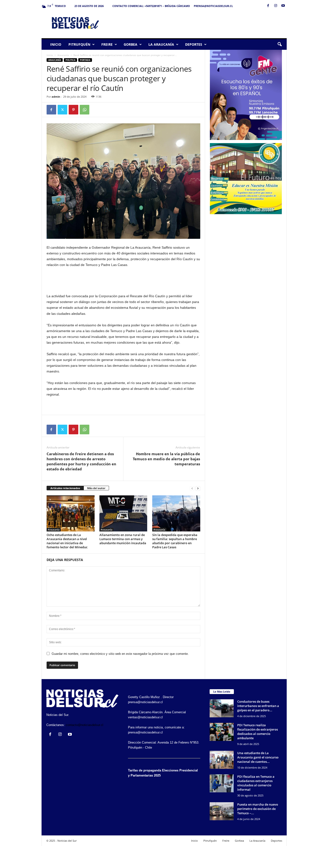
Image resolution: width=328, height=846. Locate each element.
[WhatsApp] (84, 109)
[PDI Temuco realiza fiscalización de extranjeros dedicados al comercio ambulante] (222, 732)
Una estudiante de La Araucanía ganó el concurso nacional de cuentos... (258, 757)
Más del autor (96, 488)
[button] (279, 44)
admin (56, 96)
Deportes (193, 44)
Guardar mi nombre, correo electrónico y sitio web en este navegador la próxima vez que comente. (120, 654)
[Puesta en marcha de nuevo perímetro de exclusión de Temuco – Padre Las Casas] (222, 811)
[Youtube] (283, 5)
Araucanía (63, 55)
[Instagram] (276, 5)
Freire (107, 44)
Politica (70, 60)
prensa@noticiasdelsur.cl (213, 6)
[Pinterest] (73, 109)
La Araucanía (161, 44)
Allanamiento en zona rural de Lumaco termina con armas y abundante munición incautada (122, 539)
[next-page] (197, 488)
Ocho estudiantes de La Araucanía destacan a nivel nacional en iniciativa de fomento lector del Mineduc (67, 541)
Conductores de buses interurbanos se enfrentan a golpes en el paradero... (258, 705)
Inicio (55, 44)
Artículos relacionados (65, 488)
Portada (85, 60)
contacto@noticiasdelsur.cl (84, 725)
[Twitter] (62, 109)
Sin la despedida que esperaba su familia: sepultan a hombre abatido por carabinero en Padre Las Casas (174, 541)
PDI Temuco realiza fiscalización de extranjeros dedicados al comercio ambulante (257, 731)
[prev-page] (192, 488)
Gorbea (130, 44)
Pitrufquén (79, 44)
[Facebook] (268, 5)
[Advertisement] (199, 22)
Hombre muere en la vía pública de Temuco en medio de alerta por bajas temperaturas (166, 458)
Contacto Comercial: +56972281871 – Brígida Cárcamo (151, 6)
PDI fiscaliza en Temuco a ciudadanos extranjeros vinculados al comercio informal (255, 783)
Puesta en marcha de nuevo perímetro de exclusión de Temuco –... (257, 808)
